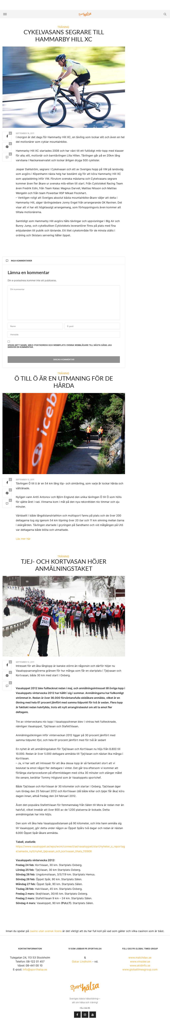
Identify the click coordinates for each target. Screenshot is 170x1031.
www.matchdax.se (139, 957)
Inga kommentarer (21, 260)
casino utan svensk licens (46, 931)
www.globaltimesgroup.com (140, 969)
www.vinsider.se (140, 961)
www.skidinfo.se (140, 965)
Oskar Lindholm (81, 961)
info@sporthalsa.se (35, 969)
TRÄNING (63, 27)
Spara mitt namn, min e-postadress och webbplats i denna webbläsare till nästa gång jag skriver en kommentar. (60, 346)
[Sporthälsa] (85, 14)
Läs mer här (23, 538)
